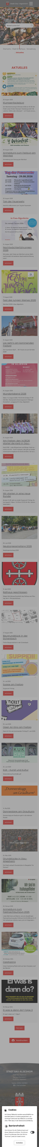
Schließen (19, 1143)
